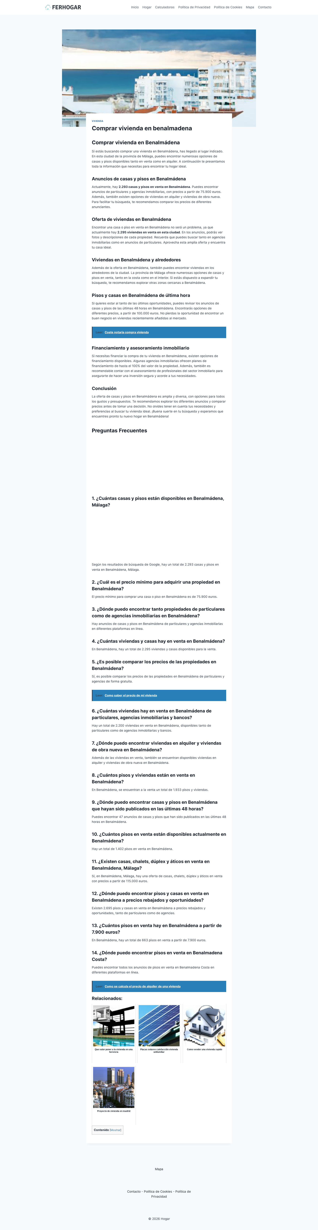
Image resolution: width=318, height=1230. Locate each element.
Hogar (146, 7)
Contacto (264, 7)
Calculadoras (164, 7)
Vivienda (97, 121)
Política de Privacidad (194, 7)
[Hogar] (63, 7)
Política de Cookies (228, 7)
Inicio (135, 7)
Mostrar (115, 1130)
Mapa (250, 7)
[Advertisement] (159, 462)
